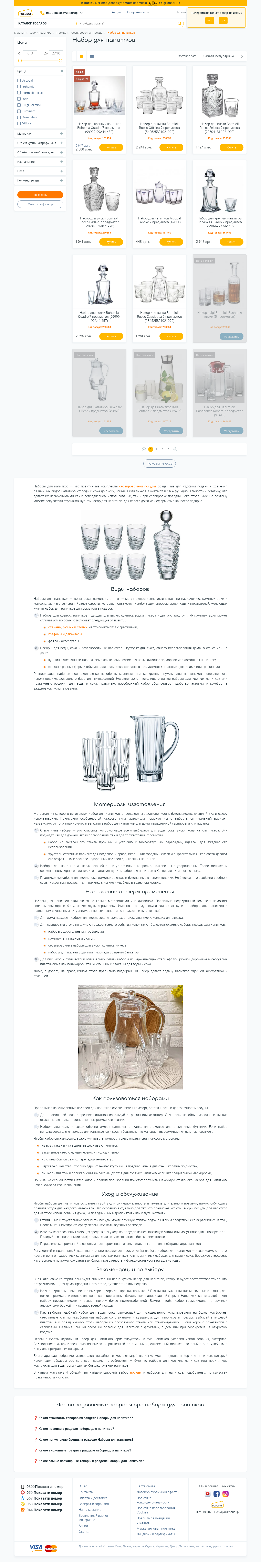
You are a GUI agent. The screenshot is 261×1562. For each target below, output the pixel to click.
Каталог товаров (32, 23)
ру (223, 20)
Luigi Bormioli (31, 105)
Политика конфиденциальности (153, 1500)
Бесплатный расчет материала (93, 1518)
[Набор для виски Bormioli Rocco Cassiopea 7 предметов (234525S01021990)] (159, 283)
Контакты (86, 1492)
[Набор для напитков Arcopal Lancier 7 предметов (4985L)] (159, 188)
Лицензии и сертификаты (156, 1534)
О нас (83, 1486)
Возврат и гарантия (94, 1504)
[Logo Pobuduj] (26, 12)
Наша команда (90, 1510)
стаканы (54, 627)
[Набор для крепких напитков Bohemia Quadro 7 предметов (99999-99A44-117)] (220, 188)
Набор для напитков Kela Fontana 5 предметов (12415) (159, 409)
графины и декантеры (65, 634)
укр (209, 20)
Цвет (20, 171)
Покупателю (136, 12)
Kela (25, 99)
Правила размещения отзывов (153, 1520)
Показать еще (160, 463)
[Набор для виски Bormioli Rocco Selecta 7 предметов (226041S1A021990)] (220, 94)
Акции (116, 12)
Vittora (26, 123)
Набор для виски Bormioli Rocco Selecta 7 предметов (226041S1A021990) (220, 128)
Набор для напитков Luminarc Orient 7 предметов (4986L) (99, 409)
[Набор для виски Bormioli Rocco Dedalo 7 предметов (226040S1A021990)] (99, 188)
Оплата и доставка (93, 1498)
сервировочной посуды (137, 486)
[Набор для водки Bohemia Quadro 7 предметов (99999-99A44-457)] (99, 283)
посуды (136, 1372)
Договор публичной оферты (158, 1492)
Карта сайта (146, 1486)
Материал (24, 133)
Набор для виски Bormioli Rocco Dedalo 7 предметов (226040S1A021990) (99, 222)
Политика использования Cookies (156, 1510)
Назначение (26, 162)
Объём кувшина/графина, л (36, 143)
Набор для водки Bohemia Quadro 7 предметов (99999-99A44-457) (99, 316)
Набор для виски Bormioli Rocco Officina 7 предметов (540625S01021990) (159, 128)
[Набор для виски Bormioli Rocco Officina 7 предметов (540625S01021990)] (159, 94)
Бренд (21, 71)
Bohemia (28, 87)
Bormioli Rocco (32, 93)
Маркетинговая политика (156, 1528)
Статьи (84, 1532)
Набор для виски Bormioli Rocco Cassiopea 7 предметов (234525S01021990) (159, 316)
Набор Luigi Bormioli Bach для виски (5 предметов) (219, 315)
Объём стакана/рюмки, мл (35, 152)
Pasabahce (29, 117)
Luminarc (28, 111)
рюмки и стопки (75, 627)
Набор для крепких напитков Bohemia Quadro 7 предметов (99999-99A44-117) (220, 222)
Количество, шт (28, 180)
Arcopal (27, 80)
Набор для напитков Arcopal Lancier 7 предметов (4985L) (159, 220)
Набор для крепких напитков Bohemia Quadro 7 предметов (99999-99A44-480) (99, 128)
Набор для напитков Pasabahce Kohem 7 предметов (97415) (219, 411)
